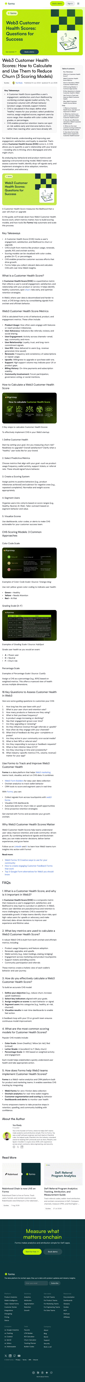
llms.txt (35, 1360)
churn (27, 289)
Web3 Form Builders (14, 780)
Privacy (18, 1360)
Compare (7, 1326)
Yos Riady (19, 83)
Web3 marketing (43, 772)
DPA (30, 1360)
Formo (10, 791)
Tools (26, 1326)
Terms (24, 1360)
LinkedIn (18, 846)
